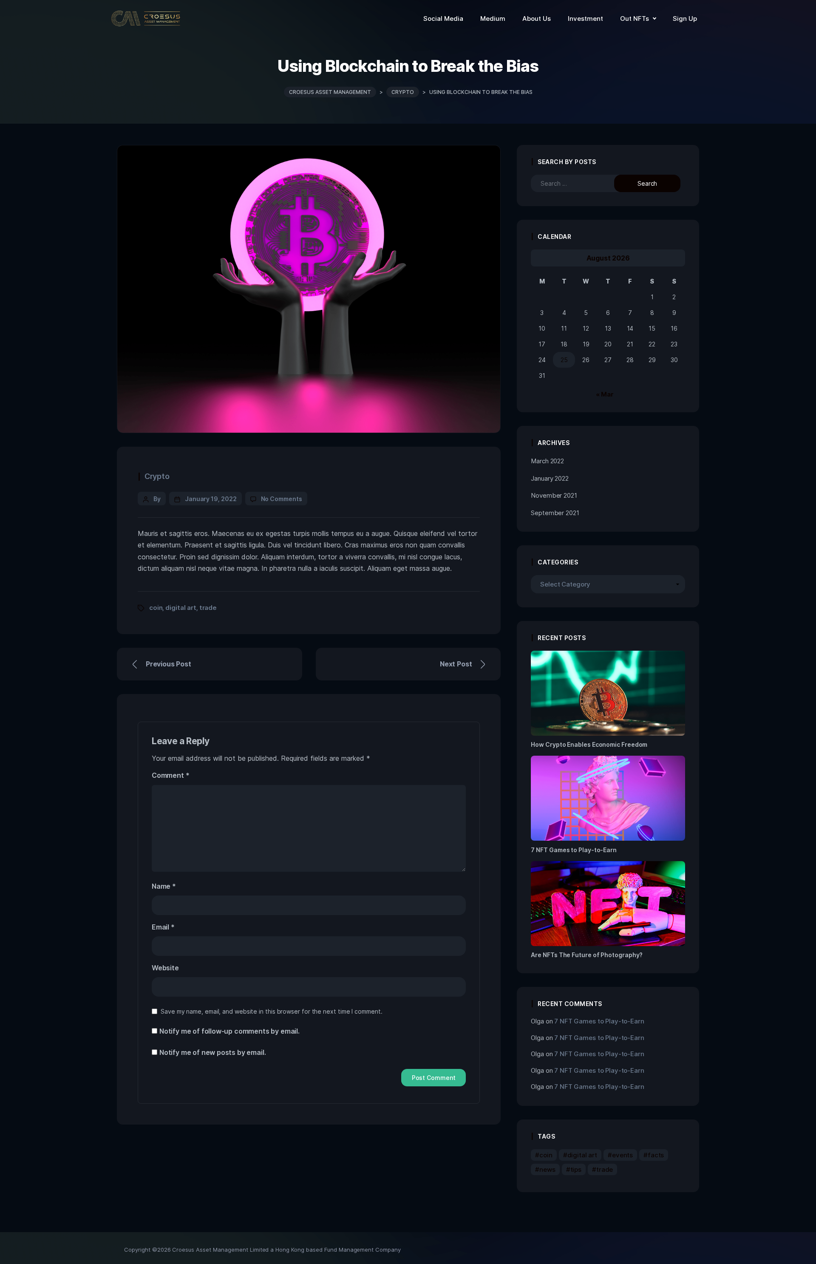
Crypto (157, 476)
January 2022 (549, 478)
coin (155, 608)
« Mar (605, 394)
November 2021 (554, 495)
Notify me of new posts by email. (212, 1052)
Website (165, 968)
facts (656, 1155)
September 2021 (555, 513)
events (622, 1155)
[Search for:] (580, 183)
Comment (170, 775)
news (547, 1169)
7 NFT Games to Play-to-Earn (599, 1021)
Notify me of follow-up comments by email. (229, 1031)
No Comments (281, 498)
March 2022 (547, 461)
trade (208, 608)
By (157, 498)
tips (575, 1169)
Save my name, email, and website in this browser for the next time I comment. (271, 1011)
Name (164, 886)
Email (163, 927)
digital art (180, 608)
